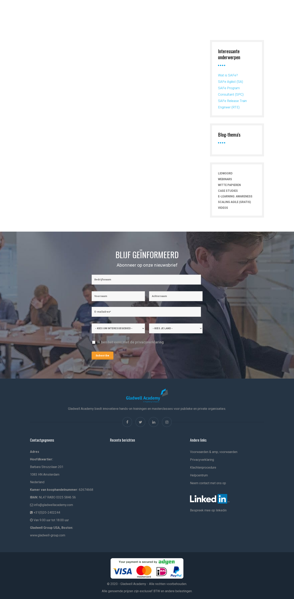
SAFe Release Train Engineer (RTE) (232, 104)
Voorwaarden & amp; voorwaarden (213, 452)
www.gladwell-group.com (47, 535)
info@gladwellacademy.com (53, 505)
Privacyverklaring (202, 460)
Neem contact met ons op (208, 483)
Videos (223, 207)
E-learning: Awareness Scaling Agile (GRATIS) (235, 199)
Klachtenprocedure (203, 467)
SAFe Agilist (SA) (230, 82)
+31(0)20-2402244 (47, 512)
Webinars (225, 179)
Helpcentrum (199, 475)
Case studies (228, 190)
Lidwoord (225, 173)
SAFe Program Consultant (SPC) (231, 91)
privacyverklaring (149, 342)
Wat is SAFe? (228, 75)
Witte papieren (229, 185)
